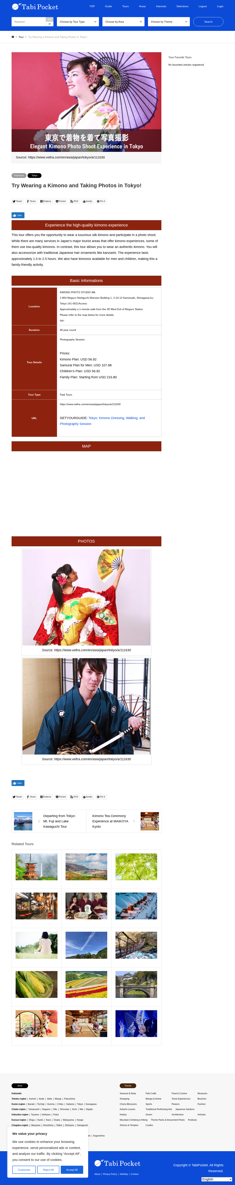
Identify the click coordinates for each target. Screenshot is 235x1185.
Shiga (32, 1120)
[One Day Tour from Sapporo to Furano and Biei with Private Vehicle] (86, 986)
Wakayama (68, 1120)
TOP (92, 6)
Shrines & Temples (129, 1125)
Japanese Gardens (184, 1109)
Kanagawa (91, 1104)
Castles (149, 1125)
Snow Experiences (181, 1099)
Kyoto (40, 1120)
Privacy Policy (110, 1174)
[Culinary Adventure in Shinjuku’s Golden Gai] (37, 908)
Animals (202, 1114)
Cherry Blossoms (128, 1104)
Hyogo (80, 1120)
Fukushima (69, 1099)
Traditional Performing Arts (159, 1109)
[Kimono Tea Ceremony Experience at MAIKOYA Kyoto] (86, 1026)
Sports (149, 1104)
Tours (125, 6)
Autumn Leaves (127, 1109)
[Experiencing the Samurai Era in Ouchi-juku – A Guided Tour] (136, 908)
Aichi (74, 1109)
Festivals (192, 1120)
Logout (203, 6)
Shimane (69, 1125)
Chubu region (19, 1109)
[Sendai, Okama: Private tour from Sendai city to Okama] (86, 869)
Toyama (35, 1114)
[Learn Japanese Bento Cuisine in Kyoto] (86, 908)
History (123, 1114)
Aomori (32, 1099)
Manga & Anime (153, 1099)
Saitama (70, 1104)
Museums (202, 1093)
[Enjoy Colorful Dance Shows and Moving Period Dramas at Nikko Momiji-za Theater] (136, 1026)
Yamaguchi (82, 1125)
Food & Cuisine (179, 1093)
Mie (81, 1109)
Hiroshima (48, 1125)
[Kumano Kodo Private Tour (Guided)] (37, 869)
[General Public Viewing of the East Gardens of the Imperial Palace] (136, 986)
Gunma (51, 1104)
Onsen (149, 1114)
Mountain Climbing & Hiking (134, 1120)
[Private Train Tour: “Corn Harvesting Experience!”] (37, 986)
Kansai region (19, 1120)
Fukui (56, 1114)
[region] (47, 1152)
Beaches (202, 1099)
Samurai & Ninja (128, 1093)
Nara (48, 1120)
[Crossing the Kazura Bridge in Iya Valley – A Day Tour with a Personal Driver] (136, 947)
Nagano (46, 1109)
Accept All (71, 1169)
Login (220, 6)
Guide (108, 6)
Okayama (35, 1125)
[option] (87, 107)
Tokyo (34, 175)
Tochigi (40, 1104)
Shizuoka (64, 1109)
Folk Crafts (151, 1093)
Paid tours (19, 175)
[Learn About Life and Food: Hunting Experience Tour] (136, 869)
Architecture (178, 1114)
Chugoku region (20, 1125)
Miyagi (58, 1099)
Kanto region (18, 1104)
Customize (24, 1169)
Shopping (124, 1099)
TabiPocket (200, 1165)
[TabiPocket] (35, 6)
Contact (134, 1174)
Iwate (41, 1099)
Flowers (176, 1104)
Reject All (48, 1169)
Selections (182, 6)
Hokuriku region (20, 1114)
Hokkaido (16, 1093)
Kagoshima (99, 1135)
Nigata (89, 1109)
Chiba (60, 1104)
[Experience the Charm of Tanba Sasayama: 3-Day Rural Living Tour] (86, 947)
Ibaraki (31, 1104)
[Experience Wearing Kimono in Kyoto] (37, 1026)
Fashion (202, 1104)
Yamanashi (33, 1109)
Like (19, 215)
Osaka (57, 1120)
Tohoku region (19, 1099)
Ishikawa (46, 1114)
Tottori (59, 1125)
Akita (49, 1099)
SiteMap (124, 1174)
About (97, 1174)
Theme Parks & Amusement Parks (168, 1120)
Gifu (55, 1109)
